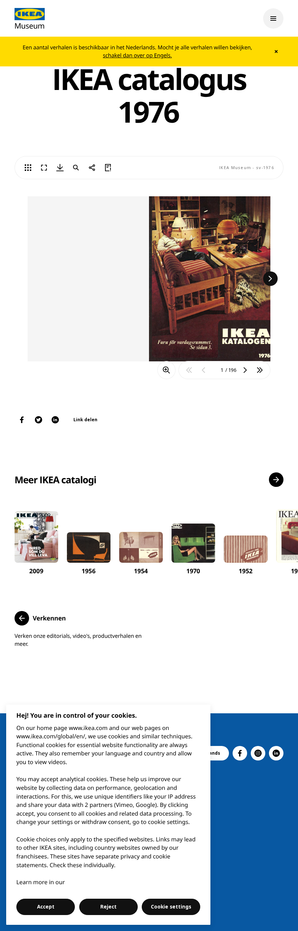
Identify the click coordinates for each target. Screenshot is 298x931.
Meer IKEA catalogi (55, 479)
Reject (108, 906)
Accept (46, 906)
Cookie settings (171, 906)
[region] (108, 815)
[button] (276, 479)
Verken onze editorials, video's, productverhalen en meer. (78, 640)
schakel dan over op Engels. (137, 55)
